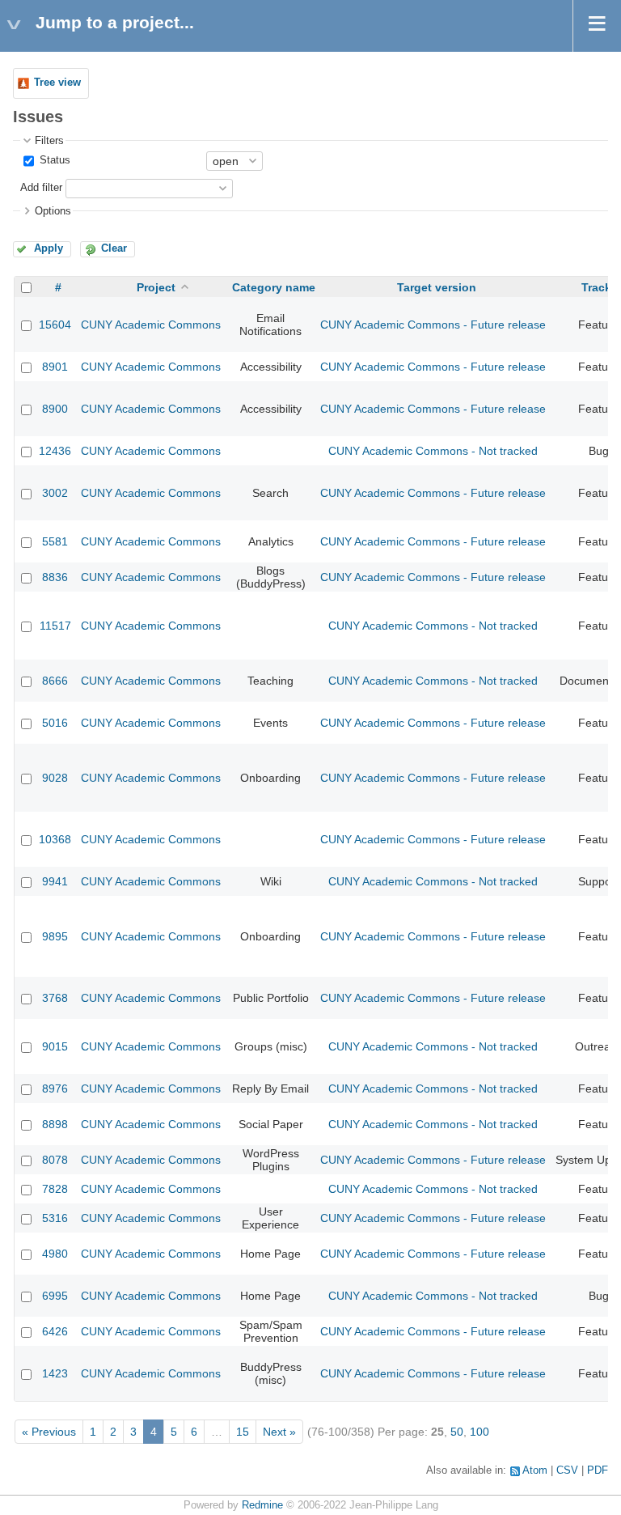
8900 (55, 408)
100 (479, 1431)
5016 (55, 722)
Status (53, 160)
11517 (55, 625)
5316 (55, 1218)
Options (53, 211)
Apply (48, 248)
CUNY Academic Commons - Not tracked (433, 450)
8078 (55, 1159)
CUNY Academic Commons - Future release (433, 324)
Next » (279, 1431)
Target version (436, 287)
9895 (55, 936)
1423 (55, 1373)
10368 (55, 839)
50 (456, 1431)
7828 (55, 1188)
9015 (55, 1046)
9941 (55, 881)
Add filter (41, 187)
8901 (55, 366)
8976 (55, 1088)
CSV (567, 1470)
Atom (534, 1470)
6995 (55, 1295)
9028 (55, 777)
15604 (55, 324)
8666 (55, 680)
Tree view (57, 82)
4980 (55, 1253)
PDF (597, 1470)
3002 (55, 492)
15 (242, 1431)
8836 (55, 577)
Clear (114, 248)
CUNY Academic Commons (151, 324)
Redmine (262, 1505)
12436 (55, 450)
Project (156, 287)
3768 (55, 997)
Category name (273, 287)
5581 (55, 541)
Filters (49, 140)
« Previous (49, 1431)
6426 (55, 1331)
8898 (55, 1124)
